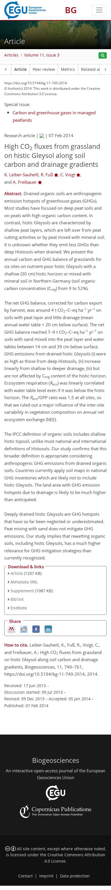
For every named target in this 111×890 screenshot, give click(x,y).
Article (20, 69)
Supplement (22, 590)
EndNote (19, 608)
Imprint (46, 876)
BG (71, 10)
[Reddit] (24, 629)
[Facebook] (36, 629)
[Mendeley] (11, 629)
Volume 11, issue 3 (41, 55)
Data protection (75, 876)
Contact (25, 876)
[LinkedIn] (48, 629)
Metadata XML (24, 582)
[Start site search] (102, 55)
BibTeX (17, 599)
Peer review (44, 69)
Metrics (68, 69)
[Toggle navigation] (99, 10)
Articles (11, 55)
